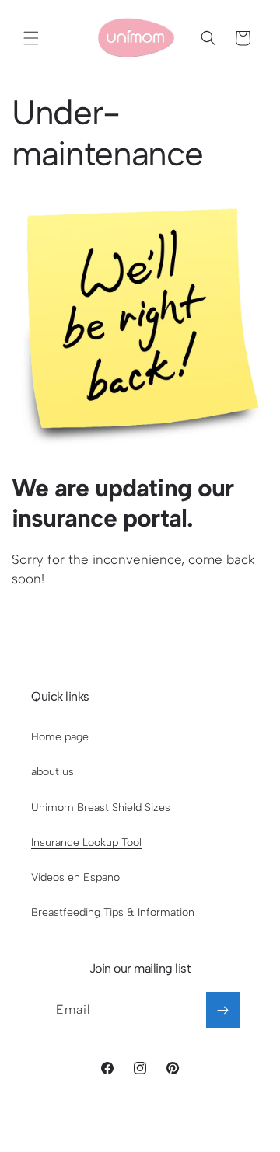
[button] (31, 38)
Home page (60, 736)
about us (52, 771)
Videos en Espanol (76, 877)
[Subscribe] (223, 1010)
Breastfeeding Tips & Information (112, 912)
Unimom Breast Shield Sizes (100, 807)
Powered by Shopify (190, 1126)
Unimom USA (114, 1126)
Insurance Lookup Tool (86, 842)
